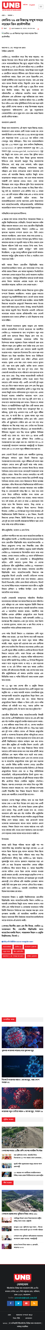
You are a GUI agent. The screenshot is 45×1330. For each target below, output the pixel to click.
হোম (3, 15)
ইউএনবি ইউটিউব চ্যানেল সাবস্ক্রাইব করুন (18, 941)
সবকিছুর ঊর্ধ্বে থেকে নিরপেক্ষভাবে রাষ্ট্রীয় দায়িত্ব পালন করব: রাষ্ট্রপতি (27, 1219)
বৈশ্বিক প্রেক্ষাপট (32, 956)
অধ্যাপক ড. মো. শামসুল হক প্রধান (13, 956)
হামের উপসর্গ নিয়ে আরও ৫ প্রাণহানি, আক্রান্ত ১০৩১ (26, 1246)
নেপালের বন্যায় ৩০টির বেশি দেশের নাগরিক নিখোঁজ (22, 1150)
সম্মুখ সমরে (6, 951)
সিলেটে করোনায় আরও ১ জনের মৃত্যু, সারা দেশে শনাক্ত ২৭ (20, 1081)
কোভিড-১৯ (18, 947)
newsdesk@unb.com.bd (22, 1298)
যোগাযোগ (28, 1318)
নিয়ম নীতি (16, 1318)
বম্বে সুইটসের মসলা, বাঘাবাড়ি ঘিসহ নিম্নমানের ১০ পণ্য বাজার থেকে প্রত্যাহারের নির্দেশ (28, 1156)
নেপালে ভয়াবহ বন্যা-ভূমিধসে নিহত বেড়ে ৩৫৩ (19, 1214)
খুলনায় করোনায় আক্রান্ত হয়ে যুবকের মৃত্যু (18, 1050)
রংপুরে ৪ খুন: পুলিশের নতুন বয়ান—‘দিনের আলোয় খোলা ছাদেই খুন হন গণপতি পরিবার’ (28, 1228)
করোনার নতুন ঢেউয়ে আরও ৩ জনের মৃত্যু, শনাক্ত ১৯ (22, 1111)
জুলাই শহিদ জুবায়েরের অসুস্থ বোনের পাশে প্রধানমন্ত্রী (28, 1165)
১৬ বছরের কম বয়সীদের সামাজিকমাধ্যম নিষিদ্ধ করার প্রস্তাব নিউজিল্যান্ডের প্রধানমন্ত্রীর (28, 1174)
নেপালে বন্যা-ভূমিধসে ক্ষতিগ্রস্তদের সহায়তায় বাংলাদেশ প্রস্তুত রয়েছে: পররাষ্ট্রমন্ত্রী (28, 1237)
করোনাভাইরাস (7, 947)
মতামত (10, 15)
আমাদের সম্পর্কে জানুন (24, 1315)
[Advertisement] (22, 988)
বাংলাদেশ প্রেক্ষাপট (30, 947)
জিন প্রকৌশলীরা (18, 951)
